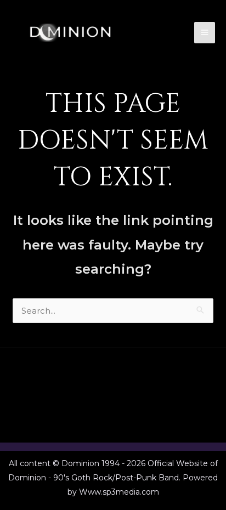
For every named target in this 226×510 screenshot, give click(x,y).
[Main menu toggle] (205, 32)
